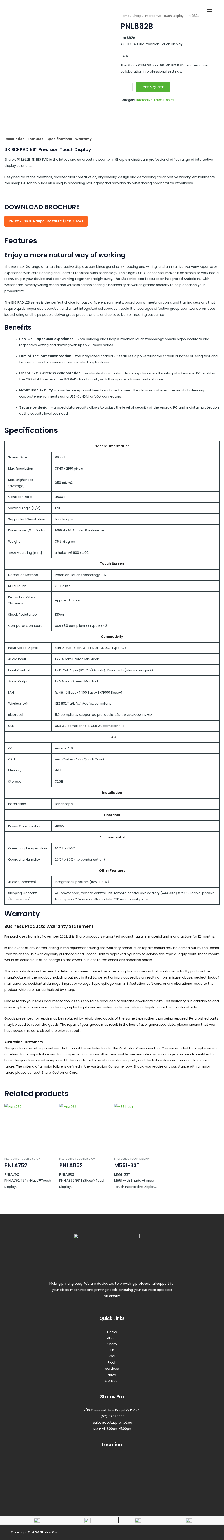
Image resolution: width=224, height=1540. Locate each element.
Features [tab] (35, 139)
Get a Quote (153, 87)
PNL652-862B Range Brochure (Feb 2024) (46, 221)
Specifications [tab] (59, 139)
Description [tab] (14, 139)
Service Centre (97, 954)
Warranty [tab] (83, 139)
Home (125, 16)
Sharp (137, 16)
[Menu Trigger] (209, 9)
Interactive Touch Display (164, 16)
